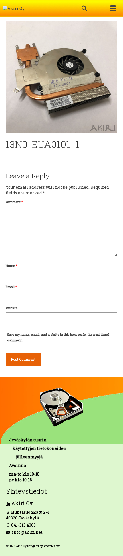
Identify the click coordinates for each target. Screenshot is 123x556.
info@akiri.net (27, 532)
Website (11, 308)
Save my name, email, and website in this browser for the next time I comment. (58, 337)
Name (11, 265)
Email (11, 287)
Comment (14, 202)
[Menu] (113, 8)
